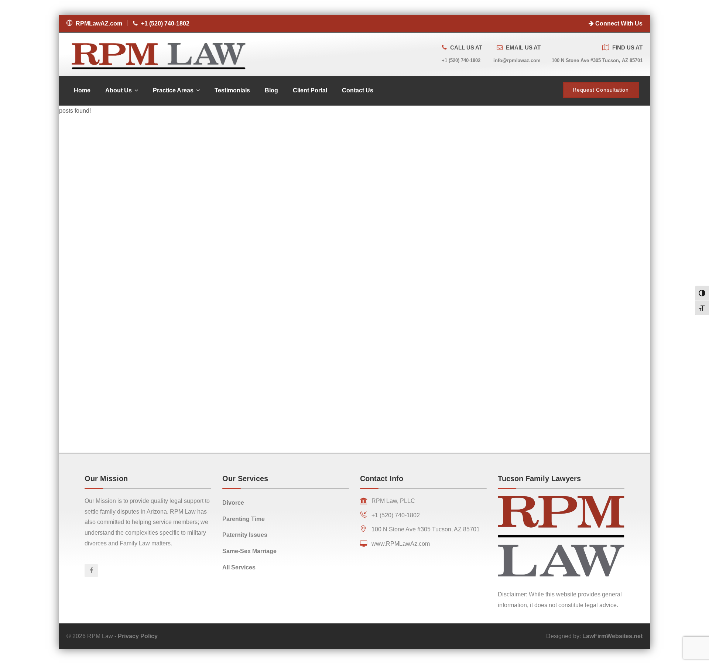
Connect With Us (618, 23)
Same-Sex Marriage (249, 551)
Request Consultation (601, 90)
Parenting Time (243, 519)
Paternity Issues (244, 535)
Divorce (233, 503)
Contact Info (381, 478)
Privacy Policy (138, 636)
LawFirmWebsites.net (612, 636)
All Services (239, 567)
